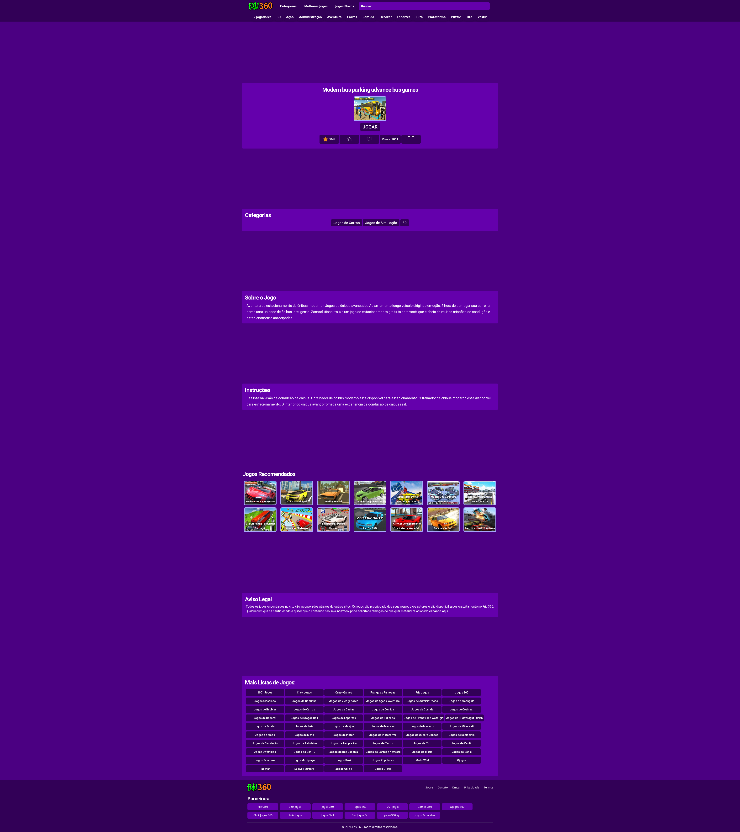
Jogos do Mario (422, 751)
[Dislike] (369, 139)
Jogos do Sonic (462, 751)
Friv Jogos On (360, 815)
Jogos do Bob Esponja (343, 751)
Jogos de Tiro (422, 743)
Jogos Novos (344, 6)
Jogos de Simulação (381, 223)
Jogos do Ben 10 (304, 751)
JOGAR (370, 127)
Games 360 (425, 806)
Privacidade (471, 787)
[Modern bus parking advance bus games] (370, 119)
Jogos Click (328, 815)
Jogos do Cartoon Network (383, 751)
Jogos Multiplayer (304, 760)
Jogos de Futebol (265, 726)
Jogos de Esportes (343, 717)
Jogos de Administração (422, 701)
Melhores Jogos (316, 6)
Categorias (288, 6)
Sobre (429, 787)
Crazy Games (343, 692)
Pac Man (265, 768)
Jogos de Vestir (461, 743)
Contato (443, 787)
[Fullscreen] (411, 139)
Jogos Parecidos (425, 815)
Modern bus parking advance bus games (370, 89)
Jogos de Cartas (343, 709)
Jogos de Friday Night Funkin (464, 717)
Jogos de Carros (346, 223)
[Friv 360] (260, 6)
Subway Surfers (304, 768)
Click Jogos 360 (262, 815)
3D (405, 223)
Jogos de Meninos (422, 726)
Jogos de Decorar (265, 717)
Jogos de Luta (304, 726)
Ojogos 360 (457, 806)
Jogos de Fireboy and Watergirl (424, 717)
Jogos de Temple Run (343, 743)
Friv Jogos (422, 692)
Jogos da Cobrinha (304, 701)
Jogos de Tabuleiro (304, 743)
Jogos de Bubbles (265, 709)
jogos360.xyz (392, 815)
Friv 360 (263, 806)
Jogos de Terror (383, 743)
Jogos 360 (461, 692)
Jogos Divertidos (265, 751)
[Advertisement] (370, 52)
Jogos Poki (343, 760)
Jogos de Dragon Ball (304, 717)
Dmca (456, 787)
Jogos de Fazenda (383, 717)
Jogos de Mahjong (343, 726)
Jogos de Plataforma (383, 734)
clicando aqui (438, 611)
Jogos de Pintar (343, 734)
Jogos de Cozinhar (462, 709)
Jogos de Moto (304, 734)
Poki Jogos (295, 815)
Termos (488, 787)
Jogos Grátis (383, 768)
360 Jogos (295, 806)
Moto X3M (422, 760)
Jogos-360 (360, 806)
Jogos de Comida (383, 709)
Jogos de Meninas (383, 726)
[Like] (349, 139)
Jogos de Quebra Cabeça (422, 734)
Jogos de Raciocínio (462, 734)
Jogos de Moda (265, 734)
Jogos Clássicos (265, 701)
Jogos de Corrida (422, 709)
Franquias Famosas (382, 692)
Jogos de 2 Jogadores (343, 701)
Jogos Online (343, 768)
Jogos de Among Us (461, 701)
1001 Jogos (264, 692)
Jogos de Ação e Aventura (383, 701)
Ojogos (461, 760)
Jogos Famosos (265, 760)
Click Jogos (304, 692)
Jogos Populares (383, 760)
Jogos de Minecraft (461, 726)
